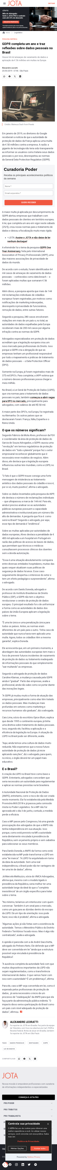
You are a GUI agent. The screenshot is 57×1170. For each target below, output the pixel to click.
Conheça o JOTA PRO (29, 1097)
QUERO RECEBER (28, 202)
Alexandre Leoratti (10, 68)
